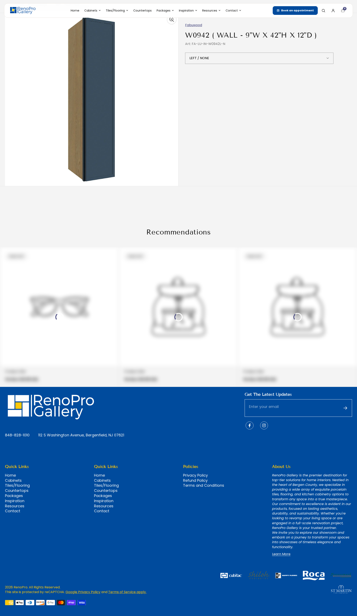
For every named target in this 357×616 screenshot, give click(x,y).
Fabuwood (193, 25)
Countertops (17, 490)
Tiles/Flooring (17, 485)
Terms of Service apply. (127, 592)
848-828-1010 (17, 435)
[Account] (333, 10)
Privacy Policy (195, 475)
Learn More (281, 554)
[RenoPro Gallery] (23, 10)
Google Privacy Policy (82, 592)
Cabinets (13, 480)
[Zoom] (171, 19)
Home (10, 475)
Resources (14, 506)
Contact (12, 511)
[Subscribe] (345, 408)
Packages (14, 495)
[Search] (323, 10)
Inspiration (14, 500)
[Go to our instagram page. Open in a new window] (264, 425)
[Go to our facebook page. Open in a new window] (249, 425)
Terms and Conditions (203, 485)
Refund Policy (195, 480)
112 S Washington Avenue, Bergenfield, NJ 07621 (81, 435)
